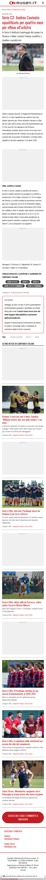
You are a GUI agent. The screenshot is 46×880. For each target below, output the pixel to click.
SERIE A (25, 281)
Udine (37, 336)
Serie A (28, 336)
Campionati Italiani (19, 9)
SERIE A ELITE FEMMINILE (13, 285)
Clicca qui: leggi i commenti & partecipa (23, 817)
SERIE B (36, 281)
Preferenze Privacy (11, 839)
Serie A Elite (29, 435)
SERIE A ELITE (12, 281)
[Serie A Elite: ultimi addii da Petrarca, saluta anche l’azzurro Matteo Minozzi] (23, 585)
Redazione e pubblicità (13, 831)
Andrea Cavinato (16, 336)
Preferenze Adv (10, 846)
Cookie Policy (9, 844)
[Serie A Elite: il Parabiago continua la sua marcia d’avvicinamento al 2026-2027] (23, 674)
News (9, 9)
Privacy (7, 836)
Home (4, 9)
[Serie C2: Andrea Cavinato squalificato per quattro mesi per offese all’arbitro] (23, 57)
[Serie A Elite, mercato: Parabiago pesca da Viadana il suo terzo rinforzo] (23, 494)
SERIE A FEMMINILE (35, 285)
